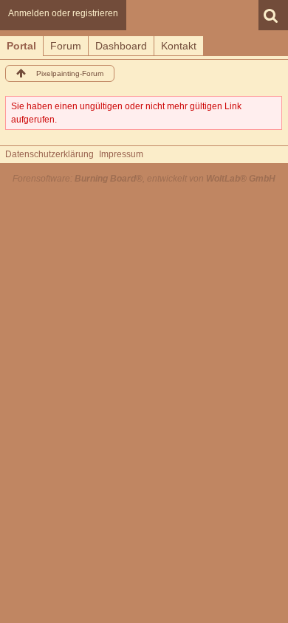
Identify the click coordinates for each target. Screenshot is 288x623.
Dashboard (121, 46)
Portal (21, 46)
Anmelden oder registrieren (63, 13)
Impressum (121, 154)
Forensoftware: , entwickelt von (144, 178)
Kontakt (178, 46)
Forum (65, 46)
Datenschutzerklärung (49, 154)
